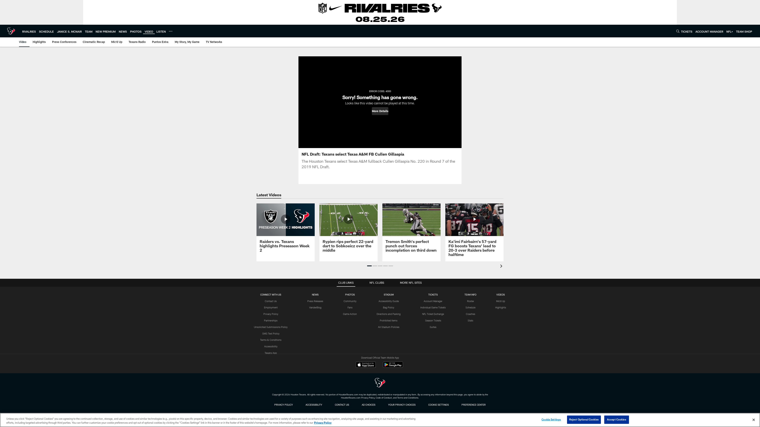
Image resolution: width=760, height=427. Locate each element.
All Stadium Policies (388, 327)
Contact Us (271, 301)
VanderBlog (315, 307)
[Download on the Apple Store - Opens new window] (366, 365)
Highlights (500, 307)
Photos (350, 294)
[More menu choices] (170, 31)
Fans (350, 307)
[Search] (677, 31)
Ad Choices (368, 404)
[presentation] (502, 267)
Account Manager (433, 301)
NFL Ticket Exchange (433, 314)
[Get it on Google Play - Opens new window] (393, 366)
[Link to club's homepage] (11, 31)
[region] (380, 420)
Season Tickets (433, 320)
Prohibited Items (388, 320)
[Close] (753, 419)
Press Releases (315, 301)
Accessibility (270, 346)
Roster (470, 301)
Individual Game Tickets (433, 307)
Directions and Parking (389, 314)
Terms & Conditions (270, 339)
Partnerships (270, 320)
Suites (433, 327)
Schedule (470, 307)
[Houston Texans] (380, 383)
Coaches (470, 314)
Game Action (350, 314)
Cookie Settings (438, 404)
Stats (470, 320)
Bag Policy (388, 307)
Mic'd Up (500, 301)
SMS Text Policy (270, 333)
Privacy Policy (270, 314)
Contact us (342, 404)
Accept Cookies (616, 419)
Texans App (271, 352)
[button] (380, 111)
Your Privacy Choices (402, 404)
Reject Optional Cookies (584, 419)
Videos (500, 294)
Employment (271, 307)
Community (350, 301)
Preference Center (474, 404)
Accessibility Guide (389, 301)
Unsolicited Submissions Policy (271, 327)
